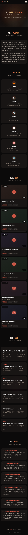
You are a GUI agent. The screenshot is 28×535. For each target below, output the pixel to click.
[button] (14, 192)
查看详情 (4, 358)
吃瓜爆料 (10, 529)
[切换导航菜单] (26, 2)
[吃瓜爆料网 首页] (2, 2)
